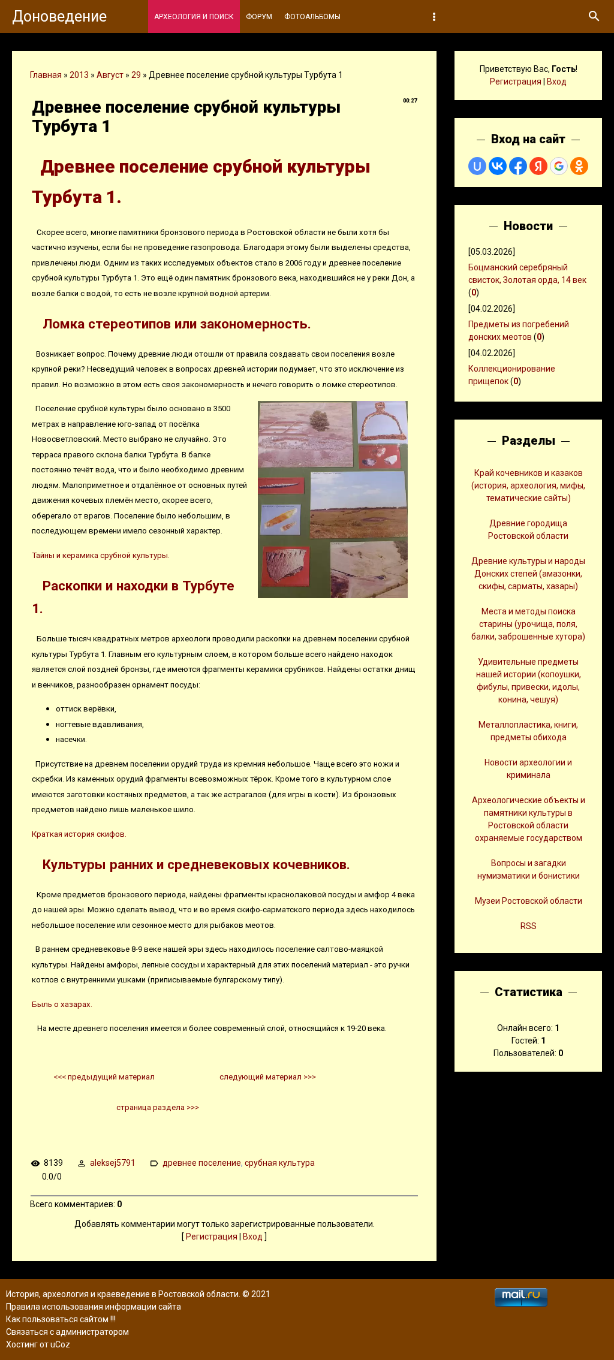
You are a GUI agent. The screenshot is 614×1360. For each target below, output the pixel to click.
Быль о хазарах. (62, 1004)
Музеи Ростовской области (528, 901)
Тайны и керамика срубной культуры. (101, 555)
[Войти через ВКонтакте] (498, 166)
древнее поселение (201, 1163)
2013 (79, 75)
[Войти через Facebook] (518, 166)
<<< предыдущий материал (104, 1076)
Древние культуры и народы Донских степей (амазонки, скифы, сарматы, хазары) (528, 573)
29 (136, 75)
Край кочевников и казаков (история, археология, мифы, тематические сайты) (528, 485)
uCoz (60, 1344)
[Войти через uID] (477, 166)
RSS (528, 926)
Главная (46, 75)
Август (110, 75)
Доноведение (59, 16)
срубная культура (280, 1163)
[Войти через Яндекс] (538, 166)
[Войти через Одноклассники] (579, 166)
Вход (253, 1236)
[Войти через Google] (559, 166)
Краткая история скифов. (80, 834)
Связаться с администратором (67, 1332)
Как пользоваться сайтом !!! (61, 1319)
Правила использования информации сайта (93, 1306)
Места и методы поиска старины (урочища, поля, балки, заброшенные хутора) (528, 624)
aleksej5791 (113, 1163)
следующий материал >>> (267, 1076)
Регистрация (211, 1236)
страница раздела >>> (157, 1107)
